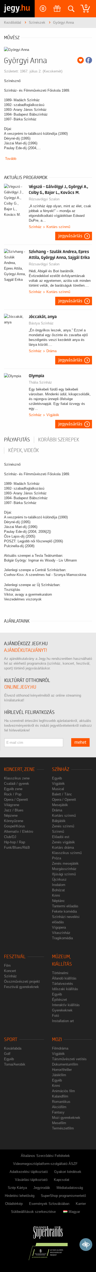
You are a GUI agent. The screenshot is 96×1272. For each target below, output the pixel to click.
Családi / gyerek (16, 784)
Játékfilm (59, 1075)
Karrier (81, 1204)
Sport (10, 1039)
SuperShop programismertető (63, 1196)
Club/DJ (10, 837)
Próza (56, 858)
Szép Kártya (17, 1188)
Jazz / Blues (13, 810)
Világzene (11, 805)
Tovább (10, 159)
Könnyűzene (13, 821)
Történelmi (60, 973)
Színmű (58, 832)
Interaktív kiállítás (66, 1005)
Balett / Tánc (62, 794)
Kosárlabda (12, 1048)
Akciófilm (59, 1107)
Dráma (51, 351)
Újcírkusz (59, 879)
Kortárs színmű (58, 227)
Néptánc (58, 901)
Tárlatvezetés (62, 984)
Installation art (63, 1021)
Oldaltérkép (14, 1204)
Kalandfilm (60, 1096)
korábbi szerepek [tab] (58, 440)
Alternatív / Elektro (18, 832)
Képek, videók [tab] (23, 450)
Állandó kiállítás (64, 978)
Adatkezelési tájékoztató (29, 1172)
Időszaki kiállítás (65, 989)
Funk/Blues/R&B (17, 848)
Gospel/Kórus (14, 826)
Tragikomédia (62, 938)
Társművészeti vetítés (69, 1059)
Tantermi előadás (65, 906)
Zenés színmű (63, 826)
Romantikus (61, 1102)
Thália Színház (40, 382)
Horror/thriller (62, 1070)
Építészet (59, 1000)
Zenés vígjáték (63, 842)
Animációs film (63, 1091)
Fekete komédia (64, 911)
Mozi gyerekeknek (66, 1118)
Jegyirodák (41, 1188)
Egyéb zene (13, 789)
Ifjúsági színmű (64, 874)
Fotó (55, 1016)
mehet (80, 742)
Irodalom (58, 885)
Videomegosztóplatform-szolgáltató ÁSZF (45, 1164)
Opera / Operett (16, 800)
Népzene (11, 816)
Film (7, 966)
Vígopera (59, 927)
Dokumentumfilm (65, 1064)
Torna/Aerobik (14, 1064)
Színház (35, 227)
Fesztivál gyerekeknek (21, 987)
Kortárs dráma (63, 848)
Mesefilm (59, 1123)
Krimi (56, 895)
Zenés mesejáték (65, 863)
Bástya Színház (41, 323)
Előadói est (60, 837)
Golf (7, 1054)
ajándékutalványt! (25, 650)
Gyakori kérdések (67, 1172)
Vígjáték (52, 415)
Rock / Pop (12, 794)
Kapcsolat (61, 1180)
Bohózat (58, 890)
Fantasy (58, 1112)
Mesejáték (60, 805)
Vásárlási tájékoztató (31, 1180)
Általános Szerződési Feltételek (45, 1156)
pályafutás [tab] (17, 440)
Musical (58, 789)
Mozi (57, 1039)
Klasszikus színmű (67, 853)
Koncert (10, 971)
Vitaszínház (61, 933)
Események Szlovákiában (49, 1204)
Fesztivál (15, 957)
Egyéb (57, 778)
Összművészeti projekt (22, 982)
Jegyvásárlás (70, 236)
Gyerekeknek (62, 1010)
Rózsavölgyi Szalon (44, 199)
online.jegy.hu (20, 687)
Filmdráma (60, 1048)
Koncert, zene (19, 769)
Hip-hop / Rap (14, 842)
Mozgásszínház (64, 869)
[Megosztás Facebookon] (89, 60)
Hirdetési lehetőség (19, 1196)
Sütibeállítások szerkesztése (33, 1212)
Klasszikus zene (17, 778)
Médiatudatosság (70, 1188)
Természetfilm (63, 1128)
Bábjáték (59, 821)
